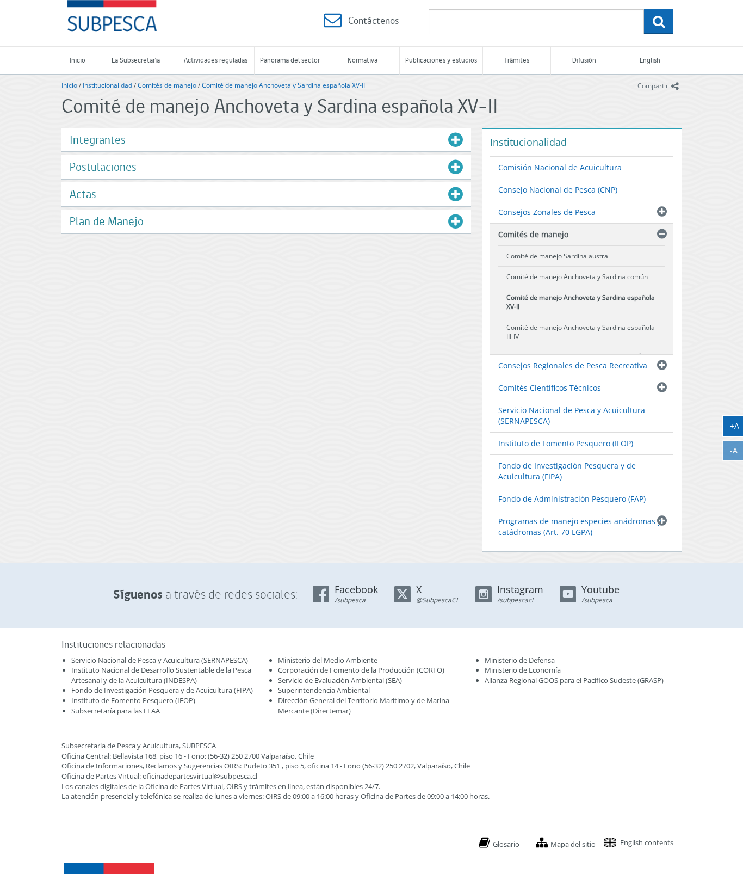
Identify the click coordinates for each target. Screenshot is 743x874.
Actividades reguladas (215, 60)
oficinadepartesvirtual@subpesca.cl (200, 776)
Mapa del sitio (573, 844)
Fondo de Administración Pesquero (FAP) (572, 499)
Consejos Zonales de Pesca (547, 212)
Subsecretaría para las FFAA (115, 711)
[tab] (266, 139)
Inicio (77, 60)
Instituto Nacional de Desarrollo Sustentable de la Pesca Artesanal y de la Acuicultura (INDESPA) (161, 675)
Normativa (362, 60)
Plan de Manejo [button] (107, 221)
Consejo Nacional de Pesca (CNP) (557, 189)
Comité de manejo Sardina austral (558, 256)
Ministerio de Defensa (520, 660)
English (650, 60)
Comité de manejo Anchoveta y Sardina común (577, 276)
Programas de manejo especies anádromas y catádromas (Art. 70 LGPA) (579, 526)
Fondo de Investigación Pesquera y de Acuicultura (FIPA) (567, 471)
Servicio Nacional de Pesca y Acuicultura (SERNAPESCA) (571, 415)
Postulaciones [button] (103, 167)
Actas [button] (83, 194)
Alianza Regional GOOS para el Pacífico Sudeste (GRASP (573, 680)
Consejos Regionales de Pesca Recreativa (572, 365)
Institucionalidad (107, 85)
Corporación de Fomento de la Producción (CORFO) (361, 670)
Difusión (584, 60)
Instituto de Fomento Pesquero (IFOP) (565, 443)
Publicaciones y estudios (441, 60)
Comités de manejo (167, 85)
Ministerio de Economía (523, 670)
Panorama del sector (290, 60)
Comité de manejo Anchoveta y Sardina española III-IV (580, 332)
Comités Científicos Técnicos (549, 388)
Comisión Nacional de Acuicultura (560, 167)
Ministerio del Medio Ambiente (327, 660)
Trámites (516, 60)
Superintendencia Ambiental (324, 690)
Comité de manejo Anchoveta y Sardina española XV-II (283, 85)
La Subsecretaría (136, 60)
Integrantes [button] (98, 139)
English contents (646, 842)
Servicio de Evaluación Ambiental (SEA (339, 680)
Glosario (506, 844)
